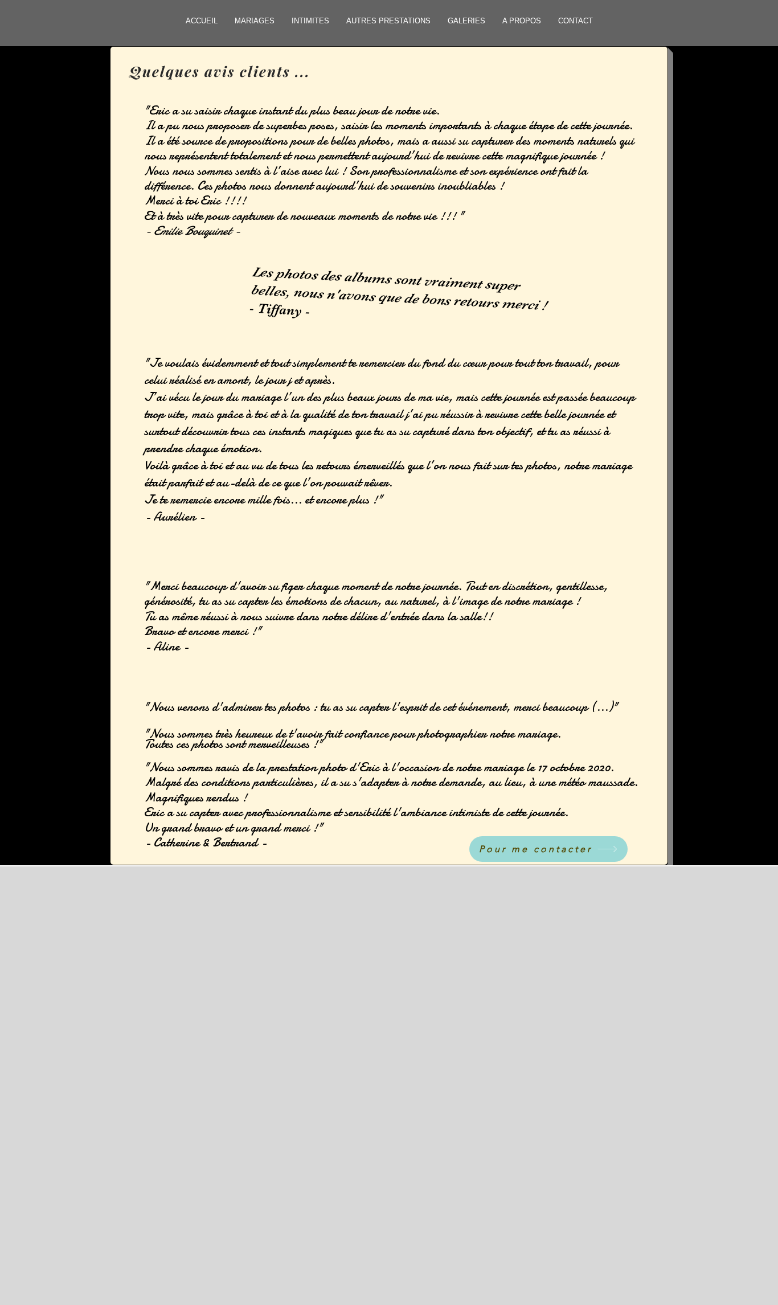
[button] (254, 21)
